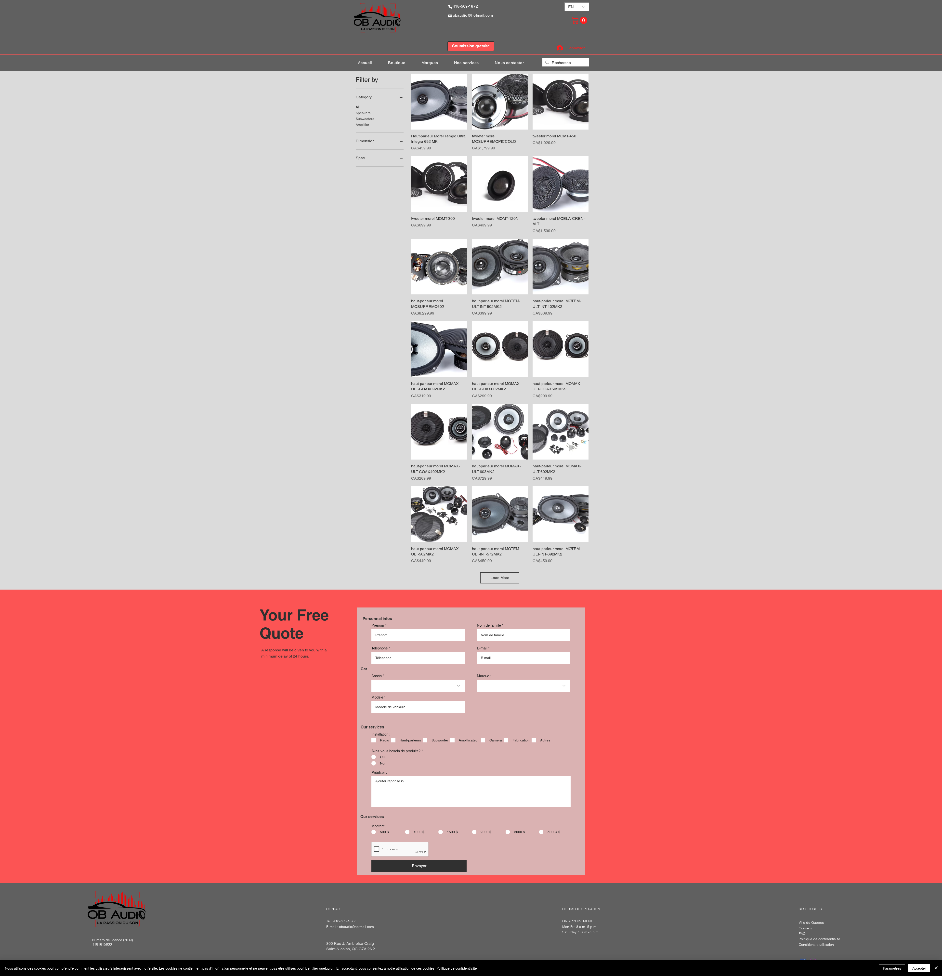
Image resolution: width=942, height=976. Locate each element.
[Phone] (450, 6)
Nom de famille (489, 625)
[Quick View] (439, 102)
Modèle (377, 697)
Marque (483, 676)
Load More (500, 577)
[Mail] (450, 15)
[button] (580, 20)
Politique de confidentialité (456, 968)
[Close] (936, 968)
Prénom (377, 625)
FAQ (802, 933)
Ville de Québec (811, 922)
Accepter (919, 968)
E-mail (482, 648)
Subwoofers (365, 119)
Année (376, 676)
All (357, 107)
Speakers (363, 113)
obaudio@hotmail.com (356, 926)
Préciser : (379, 772)
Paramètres (892, 968)
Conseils (805, 928)
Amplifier (362, 125)
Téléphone (379, 648)
